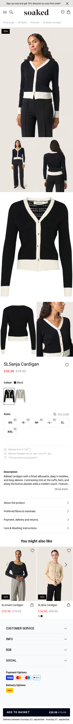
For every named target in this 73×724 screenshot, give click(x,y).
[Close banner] (67, 3)
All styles (22, 22)
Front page (8, 22)
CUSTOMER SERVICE (20, 628)
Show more (61, 489)
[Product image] (18, 164)
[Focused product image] (36, 82)
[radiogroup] (36, 427)
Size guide (63, 414)
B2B (8, 650)
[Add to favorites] (67, 365)
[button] (36, 502)
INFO (9, 639)
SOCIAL (11, 660)
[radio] (62, 422)
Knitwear (35, 22)
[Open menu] (4, 12)
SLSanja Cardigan (52, 22)
